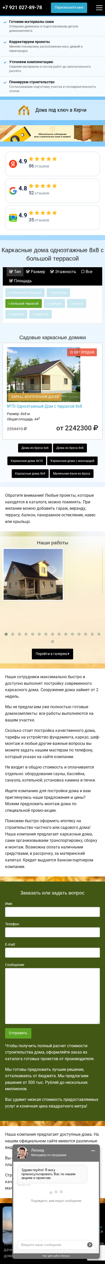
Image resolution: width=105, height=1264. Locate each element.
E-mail (10, 944)
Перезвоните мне (69, 7)
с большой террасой (23, 303)
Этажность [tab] (65, 271)
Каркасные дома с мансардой (72, 461)
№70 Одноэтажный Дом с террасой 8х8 (44, 406)
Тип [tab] (17, 271)
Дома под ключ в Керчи (60, 110)
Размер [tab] (37, 271)
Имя (8, 904)
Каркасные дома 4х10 (27, 461)
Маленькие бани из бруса (71, 473)
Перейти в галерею (52, 654)
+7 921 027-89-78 (22, 7)
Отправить (18, 1033)
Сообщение (14, 965)
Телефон (12, 924)
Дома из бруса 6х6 (35, 448)
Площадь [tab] (22, 280)
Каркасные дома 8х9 (30, 473)
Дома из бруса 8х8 (70, 448)
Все (88, 271)
